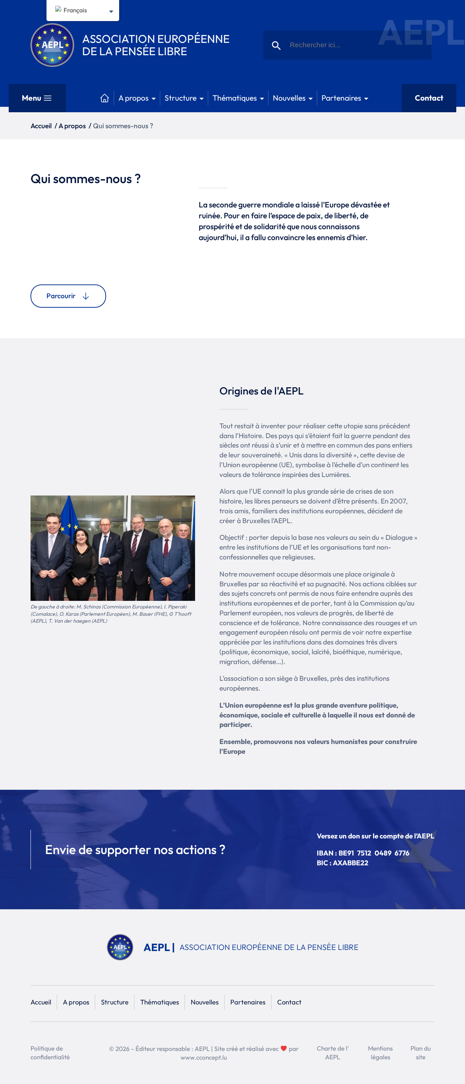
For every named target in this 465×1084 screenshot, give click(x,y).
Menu (31, 97)
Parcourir (61, 295)
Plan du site (421, 1052)
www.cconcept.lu (204, 1057)
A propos (133, 97)
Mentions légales (380, 1052)
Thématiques (235, 97)
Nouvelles (289, 97)
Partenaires (341, 97)
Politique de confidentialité (50, 1052)
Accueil (41, 125)
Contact (429, 97)
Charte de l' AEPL (333, 1052)
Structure (181, 97)
